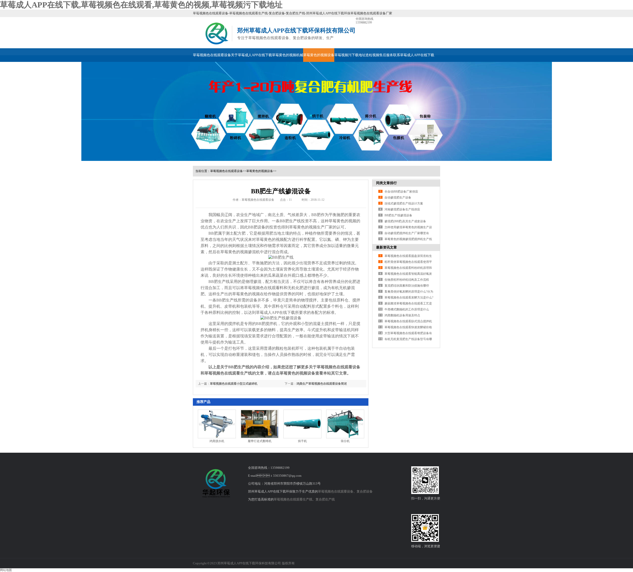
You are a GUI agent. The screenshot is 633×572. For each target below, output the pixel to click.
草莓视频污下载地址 (349, 55)
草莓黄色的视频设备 (318, 55)
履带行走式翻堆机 (259, 441)
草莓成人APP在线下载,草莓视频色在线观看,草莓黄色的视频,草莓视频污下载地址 (141, 4)
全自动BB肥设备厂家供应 (401, 191)
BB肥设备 (256, 227)
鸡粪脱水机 (216, 441)
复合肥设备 (365, 491)
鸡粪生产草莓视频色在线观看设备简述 (321, 383)
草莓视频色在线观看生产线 (293, 499)
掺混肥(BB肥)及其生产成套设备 (405, 221)
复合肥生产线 (325, 499)
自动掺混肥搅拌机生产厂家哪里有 (406, 233)
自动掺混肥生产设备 (397, 197)
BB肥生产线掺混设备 (398, 215)
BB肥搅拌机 (266, 324)
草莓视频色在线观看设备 (212, 55)
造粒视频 (372, 55)
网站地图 (6, 570)
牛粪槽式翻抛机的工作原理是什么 (406, 309)
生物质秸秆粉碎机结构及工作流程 (406, 279)
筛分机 (345, 441)
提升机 (214, 306)
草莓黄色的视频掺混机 (240, 252)
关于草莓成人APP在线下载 (251, 55)
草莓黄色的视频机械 (287, 55)
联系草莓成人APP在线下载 (413, 55)
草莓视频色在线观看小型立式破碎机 (233, 383)
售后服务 (386, 55)
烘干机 (302, 441)
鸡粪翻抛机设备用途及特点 (402, 315)
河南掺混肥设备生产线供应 (402, 209)
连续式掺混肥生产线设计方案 (403, 203)
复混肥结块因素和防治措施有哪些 (406, 285)
